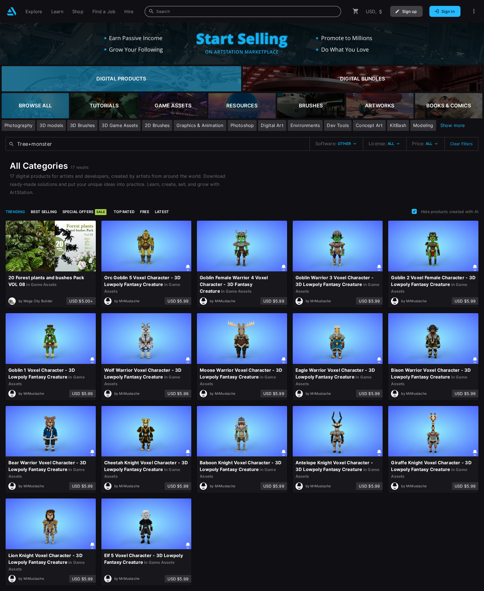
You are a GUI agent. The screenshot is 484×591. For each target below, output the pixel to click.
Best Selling (44, 211)
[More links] (474, 11)
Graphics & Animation (199, 125)
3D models (51, 125)
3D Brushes (82, 125)
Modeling (423, 125)
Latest (162, 211)
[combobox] (243, 11)
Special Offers (83, 211)
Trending (15, 211)
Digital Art (272, 125)
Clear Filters (461, 143)
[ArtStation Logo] (12, 11)
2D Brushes (157, 125)
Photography (18, 125)
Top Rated (124, 211)
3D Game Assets (120, 125)
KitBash (398, 125)
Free (144, 211)
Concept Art (369, 125)
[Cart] (355, 11)
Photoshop (242, 125)
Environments (305, 125)
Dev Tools (338, 125)
